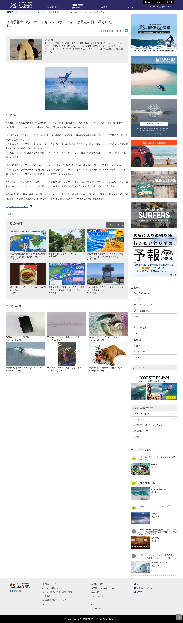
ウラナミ (38, 12)
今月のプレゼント (145, 588)
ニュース (23, 12)
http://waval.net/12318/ (17, 206)
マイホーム (142, 584)
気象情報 (95, 592)
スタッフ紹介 (97, 608)
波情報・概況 (97, 584)
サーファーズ (97, 604)
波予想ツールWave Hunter (103, 588)
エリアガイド (97, 596)
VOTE (139, 592)
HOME (10, 12)
